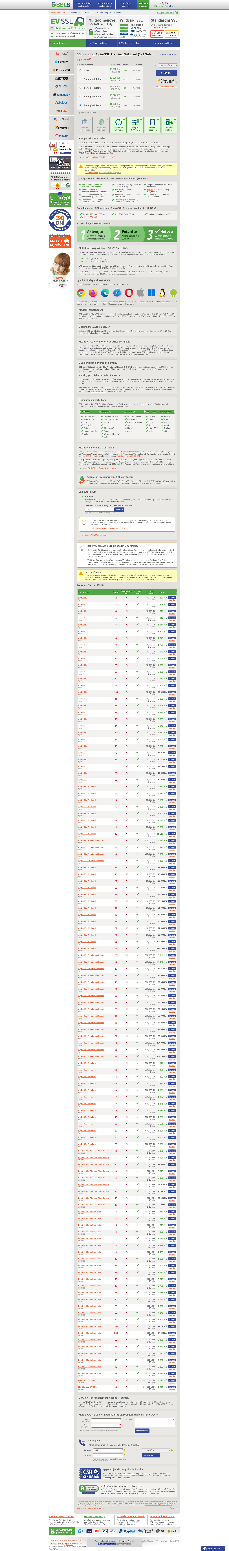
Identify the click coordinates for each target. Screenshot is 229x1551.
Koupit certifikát (165, 12)
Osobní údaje (53, 1540)
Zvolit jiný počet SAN (168, 54)
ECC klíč (93, 217)
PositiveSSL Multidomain (89, 1211)
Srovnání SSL (75, 13)
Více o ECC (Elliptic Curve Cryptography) (99, 468)
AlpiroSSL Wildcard (87, 786)
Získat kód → (155, 1493)
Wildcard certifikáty (130, 43)
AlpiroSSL (82, 598)
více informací (128, 1541)
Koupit (172, 598)
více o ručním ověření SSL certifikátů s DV (158, 1505)
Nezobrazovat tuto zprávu (110, 173)
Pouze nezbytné (124, 1544)
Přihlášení (158, 6)
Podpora (143, 4)
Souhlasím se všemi (106, 1544)
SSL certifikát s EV (98, 391)
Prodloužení (89, 13)
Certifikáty (126, 4)
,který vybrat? (60, 279)
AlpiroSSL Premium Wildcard (91, 840)
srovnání (172, 600)
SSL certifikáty (83, 4)
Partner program (104, 13)
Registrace (170, 6)
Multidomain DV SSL (87, 1387)
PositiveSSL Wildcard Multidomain (93, 1151)
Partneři (51, 1549)
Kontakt (117, 13)
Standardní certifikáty (163, 43)
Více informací (91, 173)
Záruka (150, 190)
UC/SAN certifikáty (99, 43)
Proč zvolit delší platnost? (166, 86)
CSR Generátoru (93, 456)
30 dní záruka (77, 1540)
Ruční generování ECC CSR (129, 456)
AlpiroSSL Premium (87, 1063)
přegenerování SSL (161, 483)
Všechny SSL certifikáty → (91, 1508)
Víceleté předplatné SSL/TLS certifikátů (98, 157)
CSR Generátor (128, 1473)
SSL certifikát (61, 1516)
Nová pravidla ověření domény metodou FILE (109, 528)
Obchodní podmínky (65, 1540)
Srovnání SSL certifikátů (131, 1516)
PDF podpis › (65, 153)
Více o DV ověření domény (95, 535)
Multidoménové (162, 1516)
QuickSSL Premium (86, 1380)
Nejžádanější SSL (58, 13)
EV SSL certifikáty (94, 1516)
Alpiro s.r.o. (69, 1545)
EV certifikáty (59, 43)
